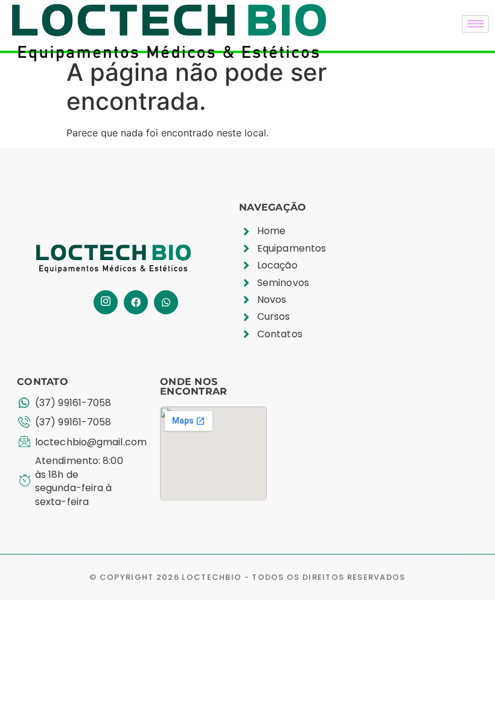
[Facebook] (136, 302)
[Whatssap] (166, 302)
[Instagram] (106, 302)
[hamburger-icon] (475, 24)
